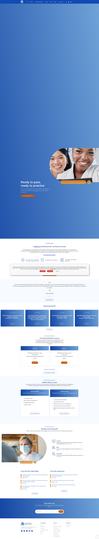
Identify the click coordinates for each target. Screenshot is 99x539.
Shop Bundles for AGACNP (49, 508)
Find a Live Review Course (28, 195)
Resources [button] (61, 1)
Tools (51, 1)
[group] (49, 188)
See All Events (49, 464)
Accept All (42, 271)
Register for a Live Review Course (49, 413)
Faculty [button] (54, 1)
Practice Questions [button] (39, 1)
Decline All (50, 271)
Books (46, 1)
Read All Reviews (49, 435)
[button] (46, 432)
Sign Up (12, 459)
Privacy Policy (52, 269)
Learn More (35, 498)
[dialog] (49, 269)
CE (26, 1)
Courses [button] (31, 1)
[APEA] (22, 2)
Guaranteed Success (29, 398)
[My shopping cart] (68, 1)
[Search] (66, 1)
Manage (57, 271)
